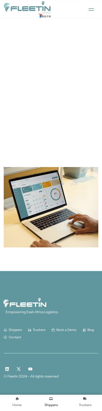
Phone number (19, 100)
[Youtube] (30, 369)
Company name (20, 73)
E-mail (11, 126)
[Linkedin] (7, 369)
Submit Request (23, 154)
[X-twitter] (18, 369)
